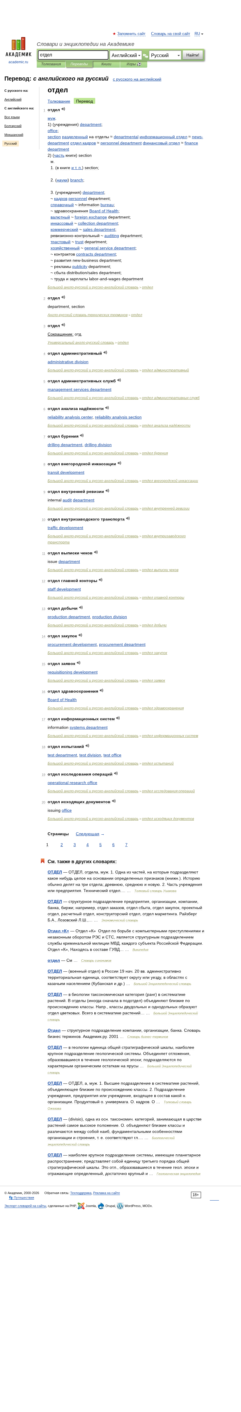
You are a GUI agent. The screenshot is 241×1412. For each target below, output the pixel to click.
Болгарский (12, 126)
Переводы (79, 64)
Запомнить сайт (131, 34)
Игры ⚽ (134, 64)
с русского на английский (137, 79)
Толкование (59, 101)
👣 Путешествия (21, 1197)
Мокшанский (13, 134)
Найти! (192, 55)
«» (58, 930)
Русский (10, 143)
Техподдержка (80, 1193)
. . (76, 167)
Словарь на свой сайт (170, 34)
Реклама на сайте (106, 1193)
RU (197, 34)
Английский (12, 99)
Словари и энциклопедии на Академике (85, 44)
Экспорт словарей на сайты (25, 1206)
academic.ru (18, 62)
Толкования (51, 64)
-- (93, 287)
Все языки (12, 117)
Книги (106, 64)
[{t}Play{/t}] (63, 109)
